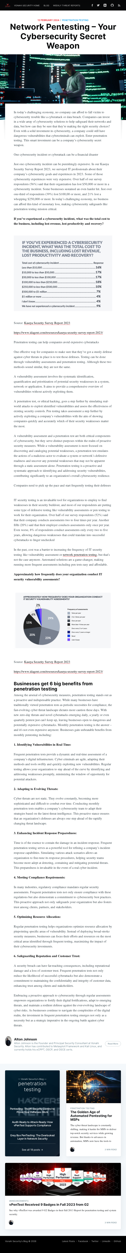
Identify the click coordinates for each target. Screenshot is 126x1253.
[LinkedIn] (105, 5)
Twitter (95, 1241)
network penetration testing (80, 554)
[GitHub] (113, 5)
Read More (113, 1043)
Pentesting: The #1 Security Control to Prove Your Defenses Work (32, 1110)
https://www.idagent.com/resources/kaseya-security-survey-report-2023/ (58, 332)
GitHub (117, 1241)
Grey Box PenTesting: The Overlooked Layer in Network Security (32, 1137)
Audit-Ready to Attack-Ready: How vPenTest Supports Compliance (32, 1123)
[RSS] (119, 5)
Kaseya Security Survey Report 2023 (47, 323)
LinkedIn (106, 1241)
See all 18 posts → (32, 1149)
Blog (46, 5)
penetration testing (75, 20)
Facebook (83, 1241)
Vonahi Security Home (27, 5)
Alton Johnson (25, 1039)
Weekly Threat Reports (66, 5)
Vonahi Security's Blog (16, 1241)
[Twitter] (98, 5)
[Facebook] (92, 5)
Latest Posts (68, 1241)
